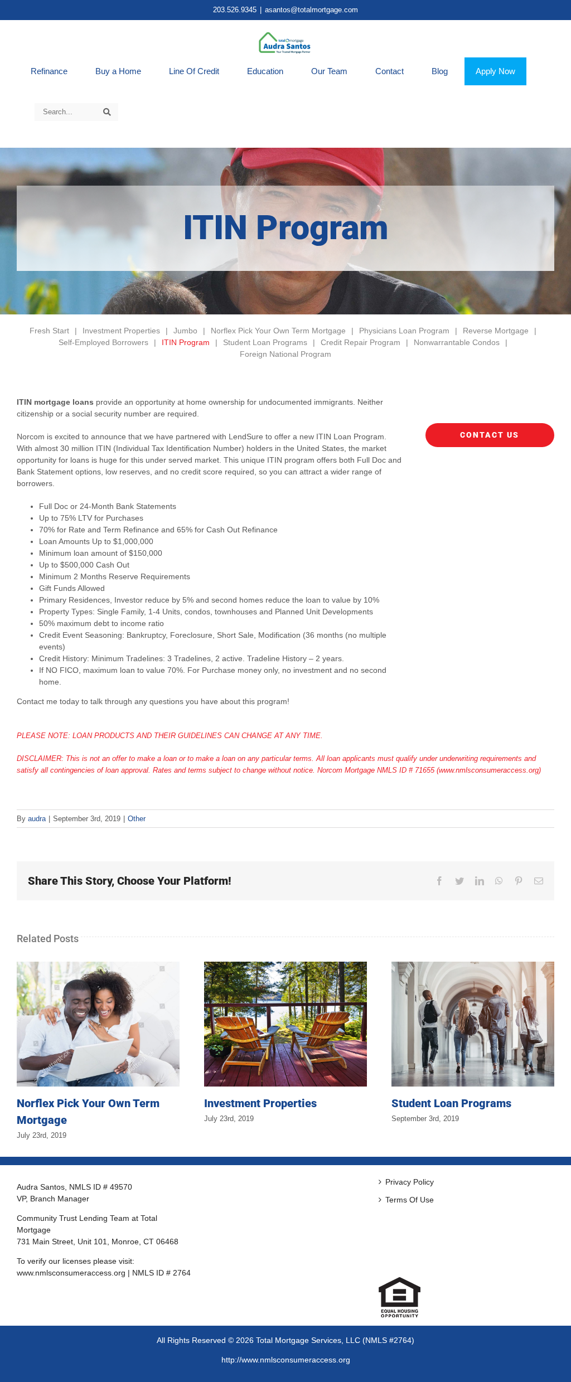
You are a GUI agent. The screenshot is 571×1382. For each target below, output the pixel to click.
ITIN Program (186, 342)
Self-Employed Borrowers (103, 342)
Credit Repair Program (360, 342)
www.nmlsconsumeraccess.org (71, 1272)
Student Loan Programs (265, 342)
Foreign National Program (285, 354)
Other (137, 818)
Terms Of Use (409, 1199)
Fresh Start (49, 330)
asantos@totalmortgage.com (311, 10)
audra (37, 818)
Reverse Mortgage (496, 330)
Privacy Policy (409, 1181)
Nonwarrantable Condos (457, 342)
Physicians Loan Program (404, 330)
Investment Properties (121, 330)
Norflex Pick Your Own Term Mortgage (278, 330)
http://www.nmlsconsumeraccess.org (285, 1359)
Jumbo (185, 330)
